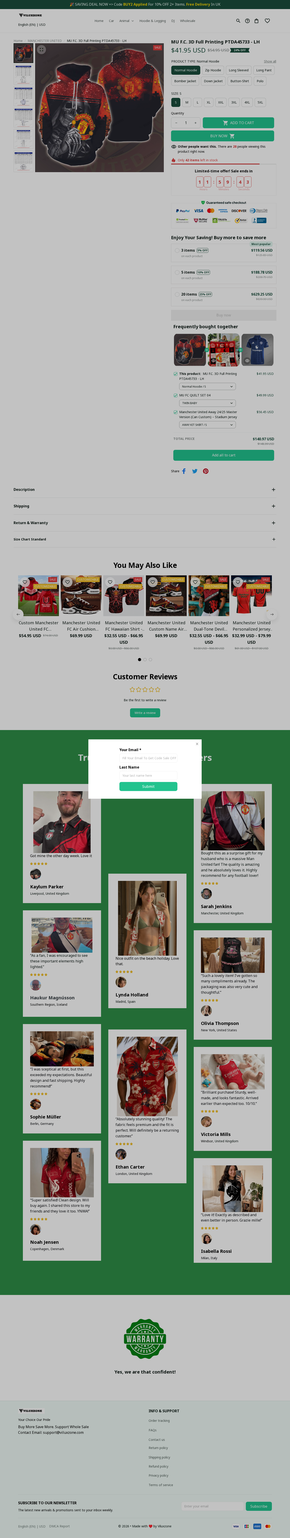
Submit (148, 786)
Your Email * (130, 749)
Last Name (129, 767)
